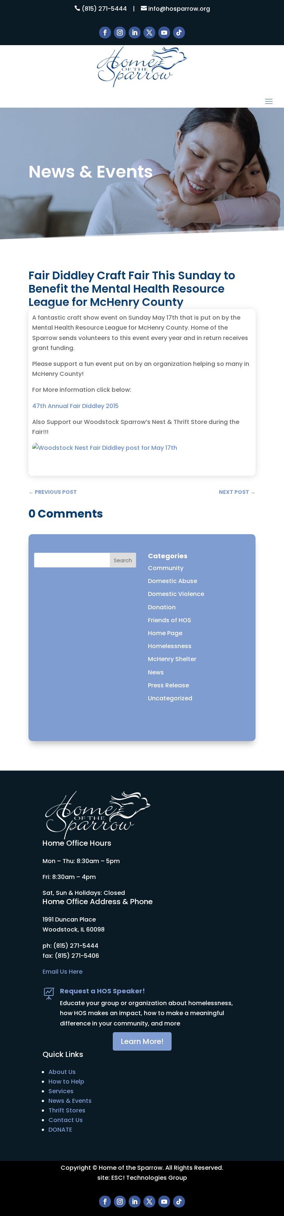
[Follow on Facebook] (105, 32)
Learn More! (142, 1041)
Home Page (165, 633)
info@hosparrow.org (179, 8)
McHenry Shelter (172, 659)
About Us (62, 1072)
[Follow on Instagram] (120, 32)
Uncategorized (170, 698)
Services (61, 1091)
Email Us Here (62, 971)
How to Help (66, 1081)
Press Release (168, 685)
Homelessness (170, 646)
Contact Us (65, 1120)
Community (165, 568)
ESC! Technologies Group (149, 1177)
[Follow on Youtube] (164, 32)
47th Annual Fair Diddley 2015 (75, 406)
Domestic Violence (176, 594)
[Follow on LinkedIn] (135, 32)
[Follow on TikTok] (179, 32)
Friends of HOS (169, 620)
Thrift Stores (66, 1110)
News (156, 672)
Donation (162, 607)
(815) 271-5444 (104, 8)
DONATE (60, 1129)
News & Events (70, 1101)
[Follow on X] (149, 32)
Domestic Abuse (172, 581)
